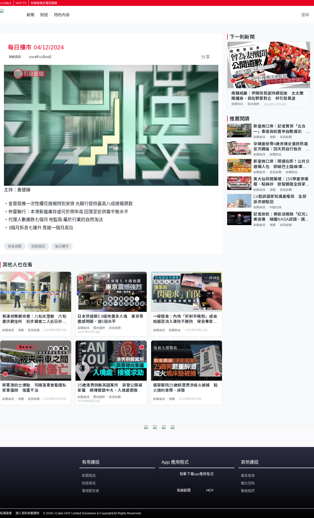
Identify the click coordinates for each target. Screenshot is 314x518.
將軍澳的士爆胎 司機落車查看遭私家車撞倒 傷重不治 (34, 387)
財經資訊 (38, 246)
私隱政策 (6, 513)
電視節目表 (90, 491)
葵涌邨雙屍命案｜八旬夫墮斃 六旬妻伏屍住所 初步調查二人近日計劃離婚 (34, 319)
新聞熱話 (175, 330)
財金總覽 (15, 246)
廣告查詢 (248, 475)
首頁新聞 (33, 330)
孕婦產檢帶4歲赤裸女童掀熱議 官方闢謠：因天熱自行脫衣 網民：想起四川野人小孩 (281, 147)
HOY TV (21, 3)
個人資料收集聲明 (27, 513)
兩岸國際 (99, 328)
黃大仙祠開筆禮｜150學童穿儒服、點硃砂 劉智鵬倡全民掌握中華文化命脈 (281, 182)
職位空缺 (248, 483)
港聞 (21, 330)
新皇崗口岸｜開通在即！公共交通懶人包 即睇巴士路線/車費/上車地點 (281, 164)
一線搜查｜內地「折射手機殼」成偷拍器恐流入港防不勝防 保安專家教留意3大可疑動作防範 (185, 319)
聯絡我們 (248, 491)
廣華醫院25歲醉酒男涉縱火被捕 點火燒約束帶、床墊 (185, 387)
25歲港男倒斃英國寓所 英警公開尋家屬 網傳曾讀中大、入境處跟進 (110, 387)
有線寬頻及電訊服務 (44, 3)
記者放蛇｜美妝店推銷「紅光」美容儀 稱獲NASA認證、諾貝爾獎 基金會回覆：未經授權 (281, 217)
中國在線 (275, 207)
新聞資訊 (8, 330)
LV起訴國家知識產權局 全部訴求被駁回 (279, 199)
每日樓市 (62, 246)
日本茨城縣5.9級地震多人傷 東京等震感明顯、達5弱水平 (110, 319)
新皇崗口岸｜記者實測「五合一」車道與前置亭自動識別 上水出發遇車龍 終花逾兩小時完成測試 (281, 129)
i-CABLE (6, 3)
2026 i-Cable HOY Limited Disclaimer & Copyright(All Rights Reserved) (93, 513)
